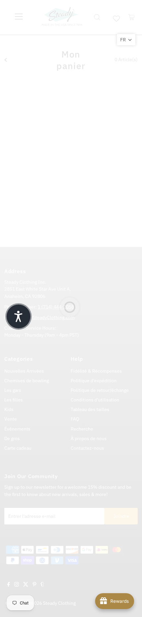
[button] (126, 39)
